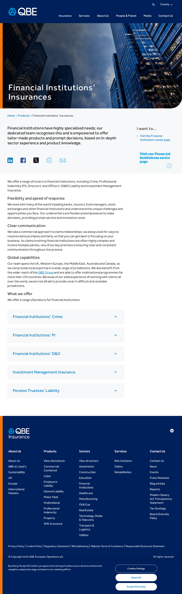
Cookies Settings (136, 568)
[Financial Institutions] (156, 158)
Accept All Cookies (136, 586)
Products (24, 115)
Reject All (136, 577)
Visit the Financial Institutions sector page (155, 137)
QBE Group (45, 272)
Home (11, 115)
